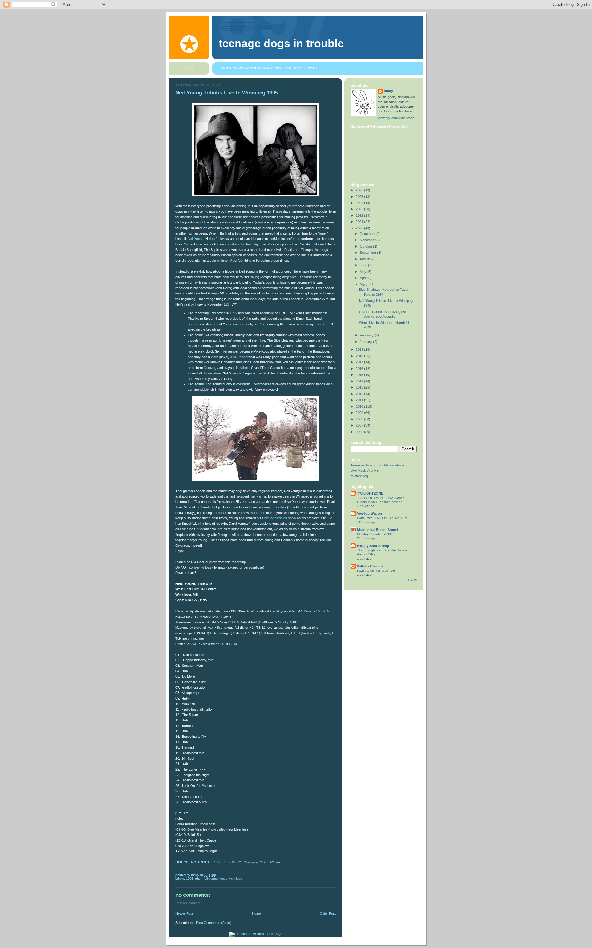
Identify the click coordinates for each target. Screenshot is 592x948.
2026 (360, 190)
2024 (360, 203)
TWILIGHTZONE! (370, 493)
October (366, 246)
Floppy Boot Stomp (373, 546)
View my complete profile (396, 118)
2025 (360, 196)
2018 (360, 356)
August (365, 259)
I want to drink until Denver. (376, 570)
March (365, 284)
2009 (360, 413)
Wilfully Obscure (370, 566)
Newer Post (184, 913)
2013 (360, 387)
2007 (360, 425)
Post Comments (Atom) (213, 923)
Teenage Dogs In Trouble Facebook (378, 465)
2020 (360, 228)
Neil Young (196, 238)
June (364, 265)
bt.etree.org (359, 476)
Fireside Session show (279, 518)
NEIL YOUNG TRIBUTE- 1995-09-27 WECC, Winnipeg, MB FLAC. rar (227, 862)
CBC (198, 878)
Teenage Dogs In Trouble (281, 43)
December (368, 234)
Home (256, 913)
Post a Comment (187, 903)
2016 (360, 368)
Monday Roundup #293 (374, 534)
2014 (360, 381)
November (368, 240)
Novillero (242, 368)
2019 (360, 349)
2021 (360, 221)
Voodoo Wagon (369, 513)
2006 (360, 432)
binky (388, 91)
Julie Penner (239, 357)
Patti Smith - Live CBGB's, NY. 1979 (382, 518)
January (366, 342)
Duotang (209, 368)
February (367, 335)
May (363, 272)
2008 (360, 419)
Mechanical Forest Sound (377, 530)
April (363, 278)
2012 (360, 394)
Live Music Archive (365, 470)
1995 (189, 878)
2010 (360, 406)
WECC (224, 878)
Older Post (328, 913)
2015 (360, 375)
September (368, 252)
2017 (360, 362)
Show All (412, 580)
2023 (360, 209)
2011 (360, 400)
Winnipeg (235, 878)
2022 (360, 215)
